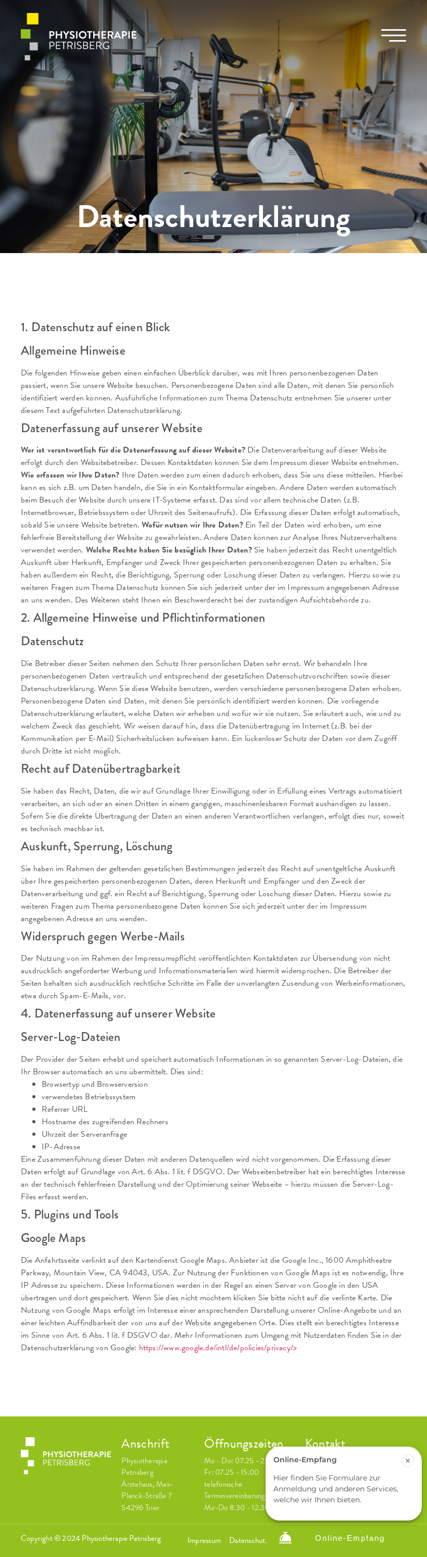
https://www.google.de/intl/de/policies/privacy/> (218, 1347)
